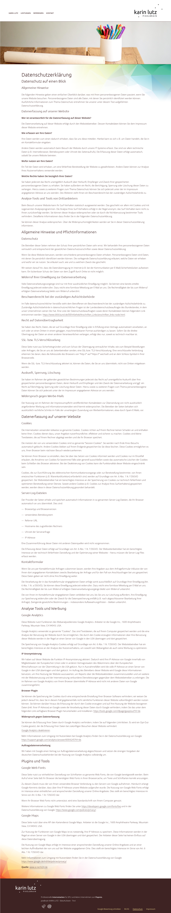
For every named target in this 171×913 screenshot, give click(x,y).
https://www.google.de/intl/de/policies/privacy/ (44, 861)
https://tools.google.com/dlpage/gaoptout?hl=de (116, 711)
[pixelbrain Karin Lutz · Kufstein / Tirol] (148, 21)
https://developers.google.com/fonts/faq (101, 806)
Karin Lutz (13, 13)
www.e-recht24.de (38, 867)
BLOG (126, 909)
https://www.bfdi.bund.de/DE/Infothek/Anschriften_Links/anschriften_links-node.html (84, 314)
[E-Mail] (49, 908)
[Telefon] (43, 908)
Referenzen (38, 13)
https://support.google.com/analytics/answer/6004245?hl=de (51, 739)
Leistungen (26, 13)
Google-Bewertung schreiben (109, 909)
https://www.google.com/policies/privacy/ (76, 809)
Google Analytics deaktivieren (36, 730)
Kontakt (50, 13)
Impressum (150, 909)
